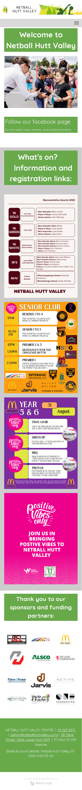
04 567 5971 (67, 730)
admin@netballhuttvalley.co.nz (34, 735)
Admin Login (43, 783)
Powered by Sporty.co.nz (41, 778)
